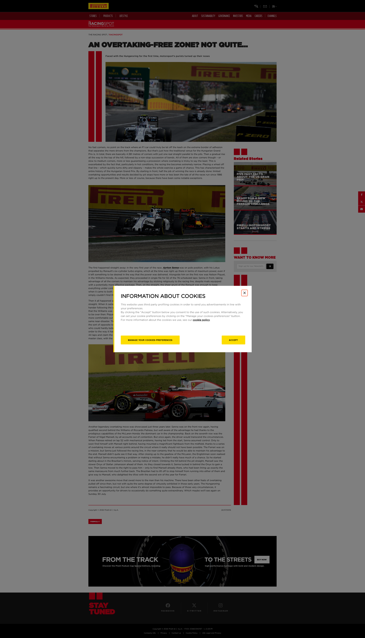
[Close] (244, 293)
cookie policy (201, 320)
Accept (233, 340)
